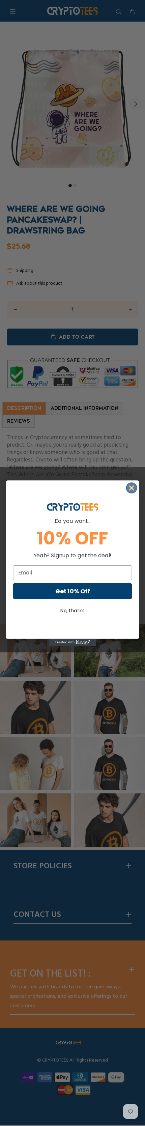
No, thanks (72, 610)
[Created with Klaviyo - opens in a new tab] (72, 642)
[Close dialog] (131, 488)
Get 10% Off (72, 591)
